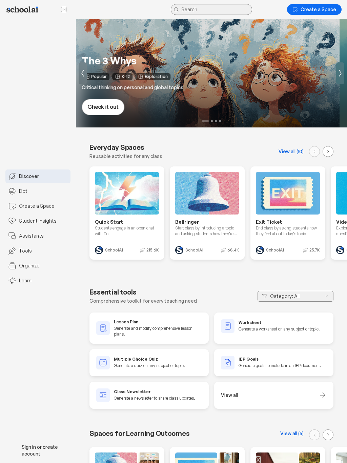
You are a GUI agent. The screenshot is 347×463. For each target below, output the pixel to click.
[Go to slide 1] (203, 121)
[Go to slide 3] (216, 121)
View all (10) (291, 151)
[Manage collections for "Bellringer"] (231, 180)
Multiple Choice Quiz (136, 359)
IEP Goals (249, 359)
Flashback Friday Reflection (156, 60)
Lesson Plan (126, 321)
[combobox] (295, 296)
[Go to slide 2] (209, 121)
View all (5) (292, 433)
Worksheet (250, 322)
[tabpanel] (211, 361)
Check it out (110, 106)
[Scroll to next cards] (328, 151)
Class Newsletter (132, 392)
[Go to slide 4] (220, 121)
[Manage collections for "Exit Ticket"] (311, 180)
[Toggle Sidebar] (76, 231)
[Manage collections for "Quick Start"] (150, 180)
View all (229, 395)
